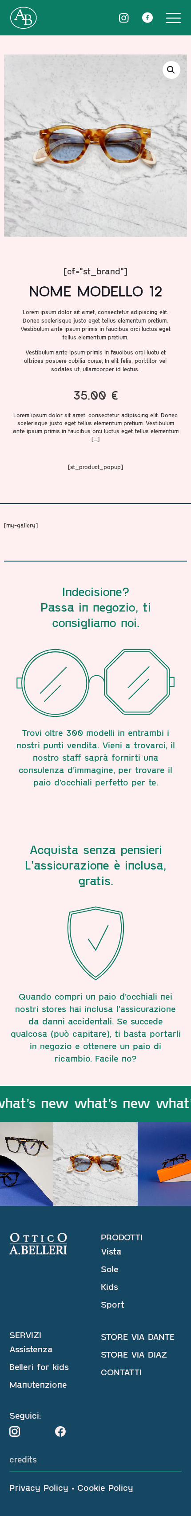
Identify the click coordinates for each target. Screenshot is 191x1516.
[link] (14, 1431)
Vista (111, 1251)
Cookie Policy (105, 1487)
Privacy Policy (38, 1487)
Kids (109, 1286)
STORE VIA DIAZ (134, 1354)
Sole (110, 1268)
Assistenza (31, 1348)
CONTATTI (121, 1371)
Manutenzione (38, 1384)
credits (23, 1459)
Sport (112, 1304)
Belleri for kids (39, 1366)
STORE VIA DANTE (138, 1336)
